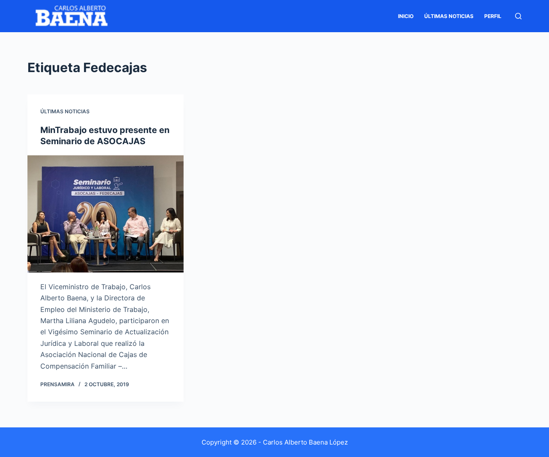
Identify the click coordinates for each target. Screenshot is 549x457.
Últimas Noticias (449, 16)
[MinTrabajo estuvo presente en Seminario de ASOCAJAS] (105, 213)
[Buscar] (518, 16)
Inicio (405, 16)
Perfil (492, 16)
